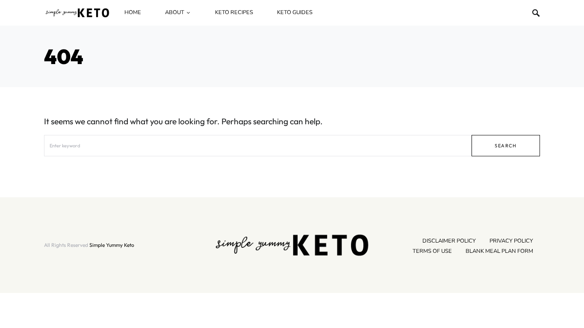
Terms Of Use (432, 251)
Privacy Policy (511, 241)
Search (505, 146)
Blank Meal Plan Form (499, 251)
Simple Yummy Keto (111, 245)
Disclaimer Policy (449, 241)
